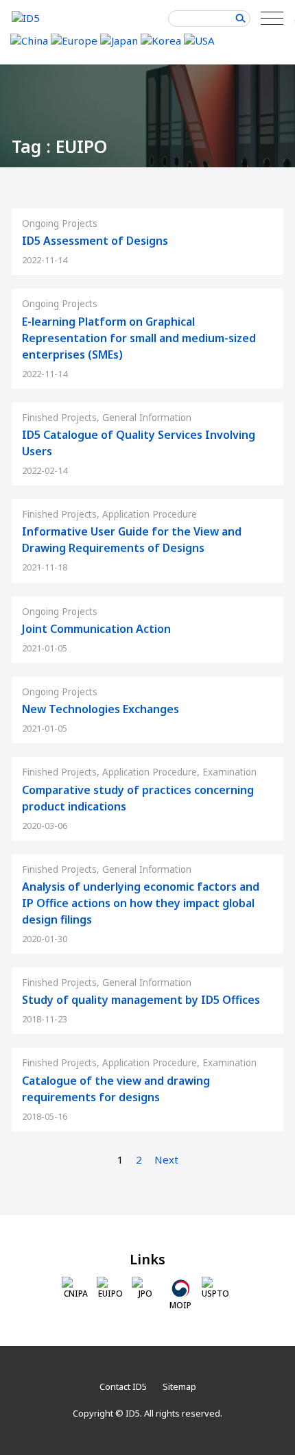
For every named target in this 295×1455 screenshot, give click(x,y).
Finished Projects (59, 417)
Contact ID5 (123, 1386)
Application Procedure (149, 514)
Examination (229, 772)
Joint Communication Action (96, 628)
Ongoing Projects (59, 223)
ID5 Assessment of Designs (95, 240)
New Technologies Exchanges (100, 709)
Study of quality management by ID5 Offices (141, 999)
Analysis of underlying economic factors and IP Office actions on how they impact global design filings (140, 903)
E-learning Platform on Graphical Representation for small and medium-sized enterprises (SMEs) (139, 338)
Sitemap (179, 1386)
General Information (146, 417)
